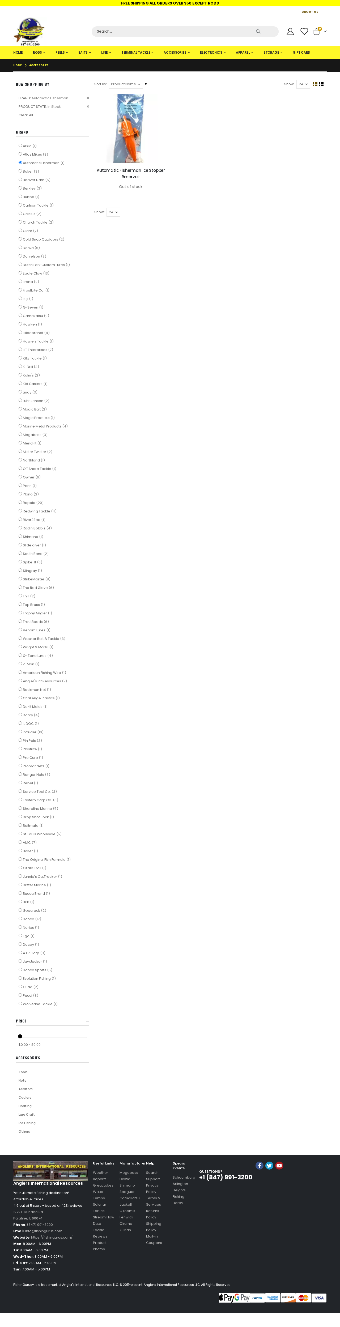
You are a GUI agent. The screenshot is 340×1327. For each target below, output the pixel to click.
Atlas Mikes (36, 154)
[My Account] (290, 31)
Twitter (269, 1166)
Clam (31, 230)
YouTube (279, 1166)
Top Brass (34, 604)
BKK (29, 902)
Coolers (25, 1097)
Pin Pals (33, 740)
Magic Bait (35, 409)
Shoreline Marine (41, 808)
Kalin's (32, 375)
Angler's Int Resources (45, 681)
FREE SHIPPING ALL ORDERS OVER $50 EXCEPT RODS (170, 3)
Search (152, 1172)
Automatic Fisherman (44, 162)
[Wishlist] (305, 31)
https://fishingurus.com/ (52, 1237)
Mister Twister (38, 451)
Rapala (34, 502)
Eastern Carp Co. (41, 800)
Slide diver (35, 545)
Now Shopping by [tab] (32, 84)
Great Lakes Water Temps (103, 1192)
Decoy (31, 944)
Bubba (32, 196)
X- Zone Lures (38, 655)
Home (17, 65)
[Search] (258, 31)
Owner (32, 477)
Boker (31, 851)
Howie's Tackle (39, 341)
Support (153, 1179)
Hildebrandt (37, 332)
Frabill (31, 281)
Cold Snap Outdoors (44, 239)
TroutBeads (36, 621)
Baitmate (34, 825)
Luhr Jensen (37, 400)
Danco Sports (38, 970)
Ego (29, 936)
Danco (32, 919)
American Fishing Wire (45, 672)
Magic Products (39, 417)
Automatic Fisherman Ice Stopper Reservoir (131, 173)
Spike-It (33, 562)
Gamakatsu (36, 315)
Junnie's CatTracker (43, 876)
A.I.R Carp (35, 953)
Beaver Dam (37, 179)
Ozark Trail (35, 868)
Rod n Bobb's (38, 528)
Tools (23, 1072)
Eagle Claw (37, 273)
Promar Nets (37, 766)
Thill (30, 596)
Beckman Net (37, 689)
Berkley (33, 188)
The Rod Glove (39, 587)
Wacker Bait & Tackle (45, 638)
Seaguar (127, 1191)
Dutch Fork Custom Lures (47, 264)
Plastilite (33, 749)
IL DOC (31, 723)
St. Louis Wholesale (43, 834)
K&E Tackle (35, 358)
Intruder (34, 732)
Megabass (36, 434)
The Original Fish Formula (47, 859)
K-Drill (31, 366)
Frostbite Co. (37, 290)
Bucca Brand (37, 893)
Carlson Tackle (39, 205)
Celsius (33, 213)
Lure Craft (27, 1114)
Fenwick (126, 1217)
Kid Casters (36, 383)
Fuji (29, 298)
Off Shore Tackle (40, 468)
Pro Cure (33, 757)
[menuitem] (18, 52)
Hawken (33, 324)
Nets (22, 1080)
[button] (269, 1179)
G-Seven (34, 307)
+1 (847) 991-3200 (225, 1177)
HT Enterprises (38, 349)
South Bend (36, 553)
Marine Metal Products (46, 426)
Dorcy (32, 715)
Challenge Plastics (42, 698)
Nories (31, 927)
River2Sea (35, 519)
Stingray (33, 570)
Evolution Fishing (40, 978)
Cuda (31, 987)
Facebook (260, 1166)
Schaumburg (184, 1177)
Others (24, 1131)
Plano (31, 494)
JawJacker (35, 961)
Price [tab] (21, 1021)
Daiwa (32, 247)
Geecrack (35, 910)
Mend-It (33, 443)
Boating (25, 1106)
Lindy (31, 392)
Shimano (34, 536)
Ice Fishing (27, 1123)
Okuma (126, 1223)
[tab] (170, 52)
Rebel (31, 783)
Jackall (126, 1204)
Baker (31, 171)
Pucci (31, 995)
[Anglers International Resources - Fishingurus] (50, 31)
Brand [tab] (22, 132)
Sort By (100, 84)
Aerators (26, 1089)
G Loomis (127, 1210)
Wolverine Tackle (41, 1004)
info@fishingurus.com (43, 1231)
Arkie (30, 145)
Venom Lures (37, 630)
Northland (34, 460)
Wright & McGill (39, 647)
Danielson (35, 256)
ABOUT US (310, 12)
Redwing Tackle (40, 511)
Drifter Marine (37, 885)
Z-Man (32, 664)
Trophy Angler (38, 613)
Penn (30, 485)
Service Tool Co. (40, 791)
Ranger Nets (37, 774)
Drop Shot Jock (39, 817)
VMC (30, 842)
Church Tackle (39, 222)
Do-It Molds (36, 706)
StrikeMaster (37, 579)
